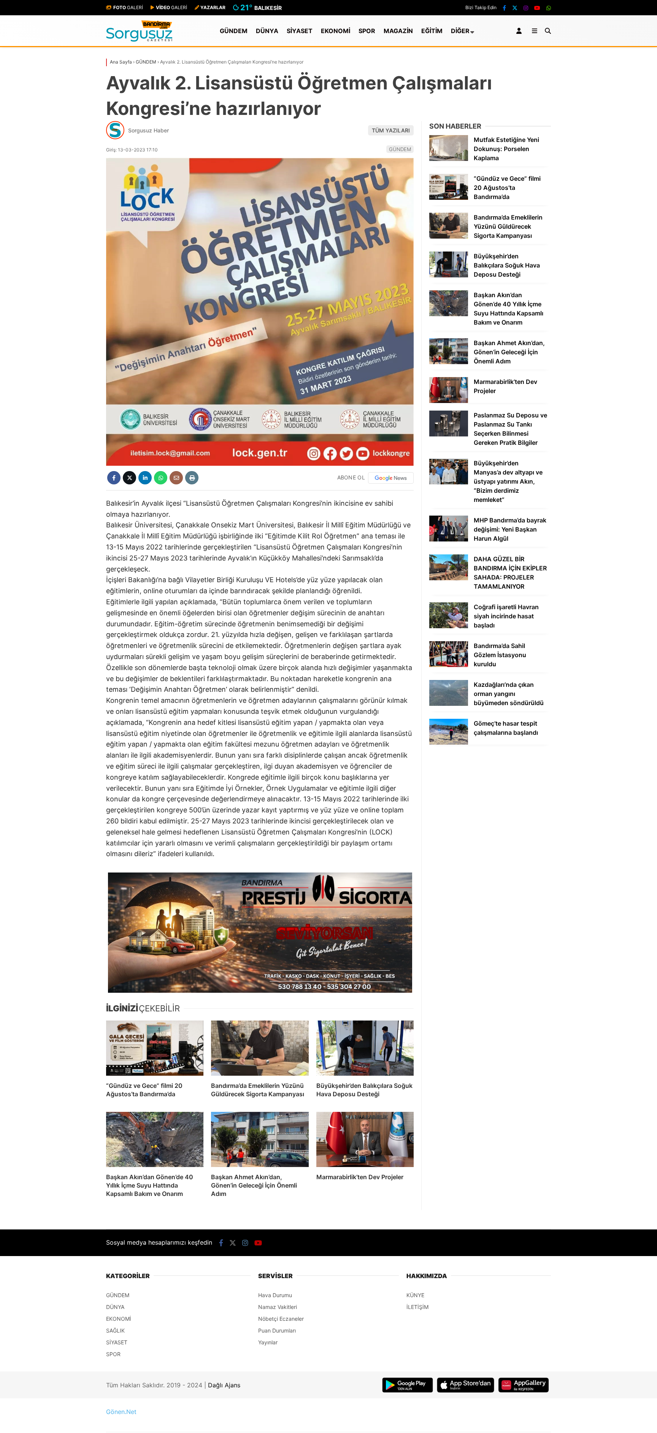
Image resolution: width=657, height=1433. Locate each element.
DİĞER (460, 31)
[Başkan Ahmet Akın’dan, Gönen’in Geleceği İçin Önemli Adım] (259, 1139)
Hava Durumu (275, 1295)
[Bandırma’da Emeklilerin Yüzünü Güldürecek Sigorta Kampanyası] (259, 1048)
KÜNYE (415, 1295)
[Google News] (391, 478)
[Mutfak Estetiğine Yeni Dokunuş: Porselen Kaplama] (448, 159)
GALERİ (128, 7)
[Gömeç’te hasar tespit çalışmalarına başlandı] (448, 742)
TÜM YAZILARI (391, 130)
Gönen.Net (121, 1411)
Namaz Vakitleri (277, 1307)
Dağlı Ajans (224, 1385)
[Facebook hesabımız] (504, 8)
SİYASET (300, 31)
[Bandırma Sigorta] (260, 933)
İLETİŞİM (417, 1307)
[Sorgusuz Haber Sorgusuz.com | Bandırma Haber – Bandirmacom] (139, 40)
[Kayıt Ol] (520, 31)
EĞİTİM (432, 31)
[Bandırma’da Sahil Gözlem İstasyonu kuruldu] (448, 665)
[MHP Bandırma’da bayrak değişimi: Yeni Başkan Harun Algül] (448, 539)
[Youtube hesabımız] (537, 8)
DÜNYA (267, 31)
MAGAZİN (398, 31)
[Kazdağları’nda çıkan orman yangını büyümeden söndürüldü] (448, 704)
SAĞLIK (115, 1330)
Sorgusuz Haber (148, 130)
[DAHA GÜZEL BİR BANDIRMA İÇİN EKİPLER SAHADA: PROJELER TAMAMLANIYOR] (448, 578)
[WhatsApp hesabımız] (548, 8)
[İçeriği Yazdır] (191, 477)
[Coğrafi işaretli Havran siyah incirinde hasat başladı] (448, 626)
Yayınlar (268, 1342)
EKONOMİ (335, 31)
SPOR (367, 31)
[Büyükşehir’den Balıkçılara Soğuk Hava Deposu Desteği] (365, 1048)
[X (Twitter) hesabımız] (514, 8)
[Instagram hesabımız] (526, 8)
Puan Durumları (277, 1330)
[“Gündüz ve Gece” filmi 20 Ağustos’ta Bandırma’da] (154, 1048)
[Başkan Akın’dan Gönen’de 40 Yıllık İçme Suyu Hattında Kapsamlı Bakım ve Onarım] (154, 1139)
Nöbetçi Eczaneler (281, 1318)
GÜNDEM (234, 31)
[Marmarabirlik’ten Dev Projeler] (365, 1139)
